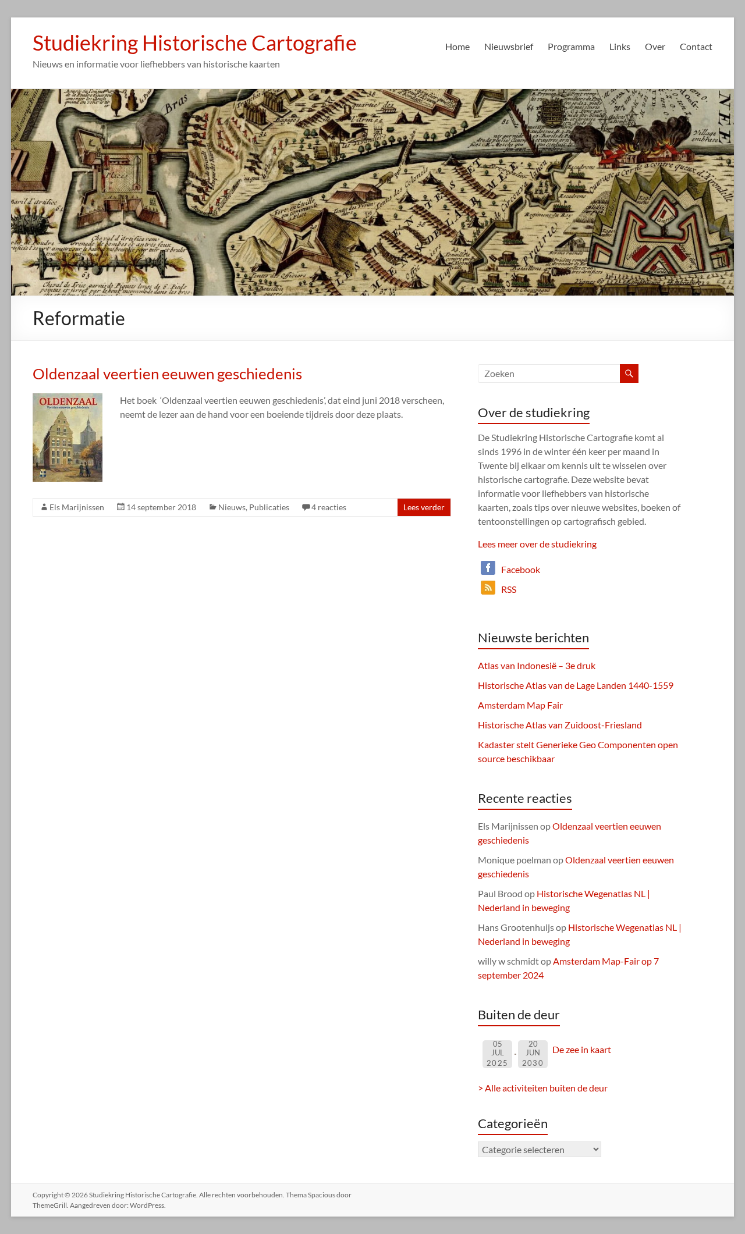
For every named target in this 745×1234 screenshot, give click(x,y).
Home (457, 46)
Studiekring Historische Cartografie (195, 42)
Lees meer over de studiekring (537, 543)
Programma (571, 46)
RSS (508, 589)
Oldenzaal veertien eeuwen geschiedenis (167, 373)
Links (619, 46)
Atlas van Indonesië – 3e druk (536, 665)
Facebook (520, 569)
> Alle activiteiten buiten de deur (543, 1087)
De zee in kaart (581, 1049)
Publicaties (269, 507)
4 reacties (328, 507)
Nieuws (232, 507)
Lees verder (424, 507)
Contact (696, 46)
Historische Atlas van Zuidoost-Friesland (560, 724)
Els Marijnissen (76, 507)
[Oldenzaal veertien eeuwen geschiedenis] (67, 398)
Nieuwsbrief (508, 46)
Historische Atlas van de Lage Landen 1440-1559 (575, 685)
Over (655, 46)
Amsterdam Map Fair (520, 704)
